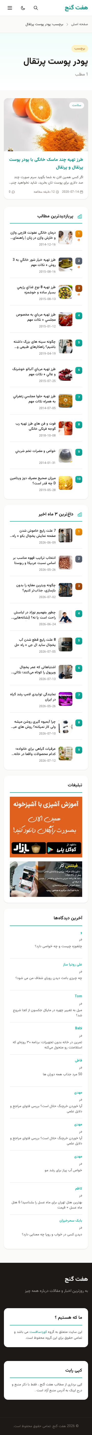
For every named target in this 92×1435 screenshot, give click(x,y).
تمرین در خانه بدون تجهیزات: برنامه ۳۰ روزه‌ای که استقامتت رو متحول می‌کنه (47, 1045)
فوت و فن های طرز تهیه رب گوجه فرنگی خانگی (35, 426)
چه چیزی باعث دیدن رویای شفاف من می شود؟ (48, 978)
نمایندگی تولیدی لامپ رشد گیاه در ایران (33, 697)
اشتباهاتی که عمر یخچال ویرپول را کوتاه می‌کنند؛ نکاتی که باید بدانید (34, 670)
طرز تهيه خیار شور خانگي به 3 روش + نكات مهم (34, 263)
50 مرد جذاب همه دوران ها (62, 1074)
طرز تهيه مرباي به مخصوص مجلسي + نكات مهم (36, 317)
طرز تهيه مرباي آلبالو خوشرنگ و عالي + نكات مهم (34, 372)
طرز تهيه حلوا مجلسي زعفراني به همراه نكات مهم (34, 399)
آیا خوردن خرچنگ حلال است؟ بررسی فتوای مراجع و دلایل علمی (46, 1109)
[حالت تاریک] (22, 7)
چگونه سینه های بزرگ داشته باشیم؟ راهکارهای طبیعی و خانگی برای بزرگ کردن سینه (34, 345)
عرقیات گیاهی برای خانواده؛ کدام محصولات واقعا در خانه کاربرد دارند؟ (35, 752)
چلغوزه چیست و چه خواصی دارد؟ (58, 946)
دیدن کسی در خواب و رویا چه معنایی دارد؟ (52, 1234)
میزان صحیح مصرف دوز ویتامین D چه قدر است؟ (33, 481)
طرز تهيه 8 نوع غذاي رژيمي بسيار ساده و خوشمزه (36, 290)
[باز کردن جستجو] (34, 7)
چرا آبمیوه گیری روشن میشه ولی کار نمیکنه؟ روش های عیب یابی (33, 724)
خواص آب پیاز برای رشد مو (63, 1170)
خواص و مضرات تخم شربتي (35, 451)
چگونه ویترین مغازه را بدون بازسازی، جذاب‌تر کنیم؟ (36, 588)
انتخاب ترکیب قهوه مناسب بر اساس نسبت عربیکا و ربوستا (34, 561)
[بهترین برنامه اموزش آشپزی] (46, 827)
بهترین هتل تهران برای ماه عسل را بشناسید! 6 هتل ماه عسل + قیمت (47, 1205)
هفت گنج (76, 1279)
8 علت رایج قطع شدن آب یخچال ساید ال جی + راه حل (35, 643)
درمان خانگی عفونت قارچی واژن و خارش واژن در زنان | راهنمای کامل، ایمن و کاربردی (33, 235)
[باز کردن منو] (9, 7)
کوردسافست (37, 1332)
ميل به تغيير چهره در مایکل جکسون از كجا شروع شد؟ (47, 1013)
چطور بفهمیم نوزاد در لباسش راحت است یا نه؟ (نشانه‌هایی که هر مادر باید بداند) (34, 615)
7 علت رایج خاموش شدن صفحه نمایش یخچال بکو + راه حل (34, 534)
